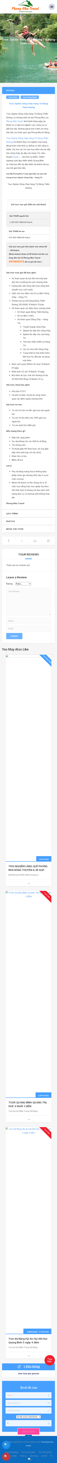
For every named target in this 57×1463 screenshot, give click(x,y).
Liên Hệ (44, 1456)
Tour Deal (12, 97)
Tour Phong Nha (45, 1452)
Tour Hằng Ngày (30, 97)
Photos (10, 521)
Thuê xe (23, 1456)
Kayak (15, 157)
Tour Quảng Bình (28, 1452)
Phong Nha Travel (14, 121)
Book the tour (14, 529)
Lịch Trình (12, 513)
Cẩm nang (34, 1456)
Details (10, 90)
